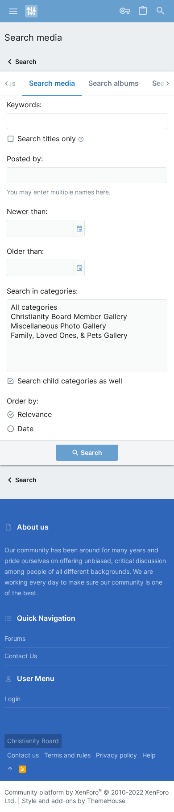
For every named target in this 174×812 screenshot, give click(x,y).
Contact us (20, 656)
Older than (24, 251)
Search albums (113, 83)
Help (149, 755)
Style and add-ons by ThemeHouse (73, 800)
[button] (13, 11)
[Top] (10, 769)
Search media (52, 83)
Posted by (24, 158)
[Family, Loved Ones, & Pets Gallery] (87, 335)
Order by (22, 400)
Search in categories (41, 290)
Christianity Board (33, 741)
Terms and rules (67, 755)
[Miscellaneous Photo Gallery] (87, 326)
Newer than (26, 211)
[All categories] (87, 307)
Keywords (23, 104)
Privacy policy (116, 755)
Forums (14, 638)
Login (12, 699)
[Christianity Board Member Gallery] (87, 316)
